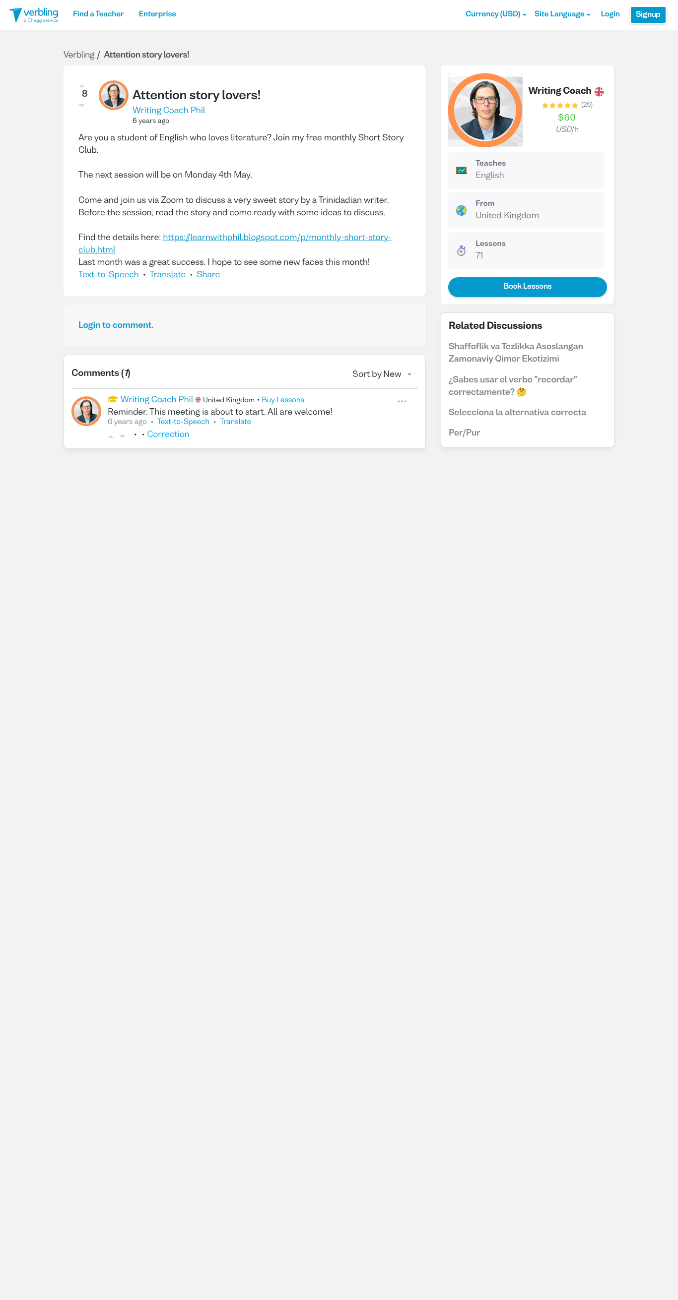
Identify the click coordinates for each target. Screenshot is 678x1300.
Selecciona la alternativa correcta (517, 413)
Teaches (490, 164)
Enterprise (157, 14)
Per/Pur (464, 433)
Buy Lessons (283, 400)
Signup (648, 14)
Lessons (490, 244)
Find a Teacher (98, 14)
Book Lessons (527, 287)
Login (610, 14)
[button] (496, 15)
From (485, 204)
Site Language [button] (559, 14)
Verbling (79, 55)
